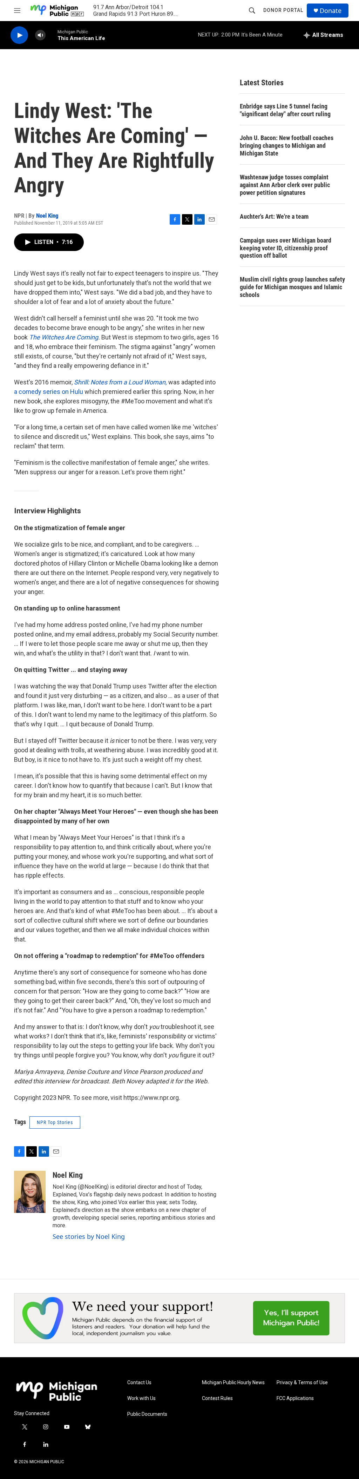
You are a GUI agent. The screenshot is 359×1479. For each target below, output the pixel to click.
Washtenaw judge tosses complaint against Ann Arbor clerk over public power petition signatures (285, 184)
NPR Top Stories (55, 1122)
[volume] (40, 35)
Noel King (47, 215)
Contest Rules (217, 1398)
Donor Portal (283, 10)
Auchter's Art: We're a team (274, 216)
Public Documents (147, 1414)
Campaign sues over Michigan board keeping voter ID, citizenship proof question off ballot (285, 248)
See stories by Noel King (89, 1236)
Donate (330, 10)
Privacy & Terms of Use (302, 1382)
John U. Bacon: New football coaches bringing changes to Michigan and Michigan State (286, 145)
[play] (19, 35)
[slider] (51, 35)
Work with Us (141, 1398)
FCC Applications (295, 1398)
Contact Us (139, 1382)
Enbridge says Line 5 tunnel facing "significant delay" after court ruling (285, 110)
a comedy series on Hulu (48, 391)
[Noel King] (30, 1192)
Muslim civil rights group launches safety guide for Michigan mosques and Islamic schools (292, 287)
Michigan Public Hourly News (233, 1382)
